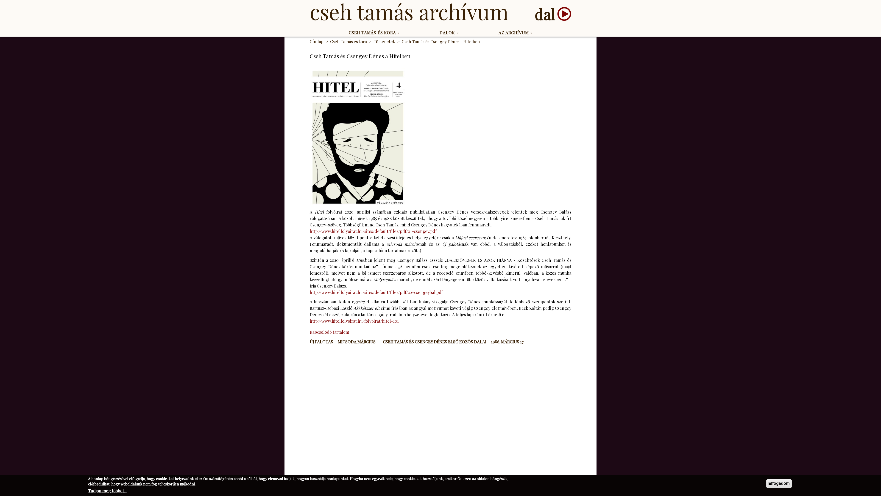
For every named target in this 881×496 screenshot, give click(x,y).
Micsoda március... (358, 341)
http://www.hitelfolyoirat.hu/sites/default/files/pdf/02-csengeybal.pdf (376, 292)
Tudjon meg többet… (107, 490)
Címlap (316, 41)
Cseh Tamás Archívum (409, 11)
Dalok (448, 32)
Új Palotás (321, 341)
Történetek (384, 41)
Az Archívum (514, 32)
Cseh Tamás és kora (373, 32)
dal (545, 14)
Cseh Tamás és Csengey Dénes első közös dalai (434, 341)
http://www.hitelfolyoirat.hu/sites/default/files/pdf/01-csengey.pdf (373, 231)
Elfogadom (779, 483)
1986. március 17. (507, 341)
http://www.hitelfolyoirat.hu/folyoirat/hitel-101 (354, 321)
